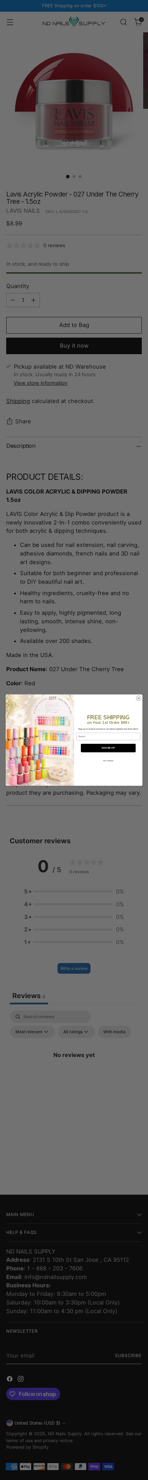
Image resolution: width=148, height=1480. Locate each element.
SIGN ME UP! (108, 748)
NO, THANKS (108, 761)
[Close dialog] (138, 698)
